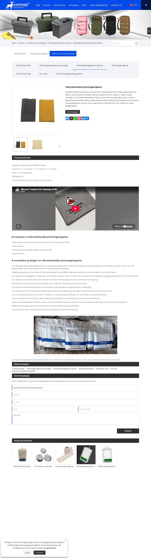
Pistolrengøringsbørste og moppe (54, 65)
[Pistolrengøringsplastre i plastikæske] (86, 454)
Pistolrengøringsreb (120, 65)
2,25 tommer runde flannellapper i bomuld (44, 466)
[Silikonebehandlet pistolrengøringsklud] (20, 144)
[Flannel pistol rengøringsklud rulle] (65, 454)
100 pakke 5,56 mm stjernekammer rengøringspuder (23, 466)
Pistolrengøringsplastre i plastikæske (87, 466)
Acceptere (39, 553)
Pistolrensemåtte (23, 65)
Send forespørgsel (72, 112)
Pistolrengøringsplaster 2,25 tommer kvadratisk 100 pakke (108, 466)
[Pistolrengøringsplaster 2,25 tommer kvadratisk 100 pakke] (107, 454)
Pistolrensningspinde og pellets (69, 73)
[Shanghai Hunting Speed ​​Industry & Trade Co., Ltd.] (17, 5)
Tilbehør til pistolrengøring (37, 43)
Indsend (128, 431)
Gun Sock (43, 73)
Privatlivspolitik (49, 548)
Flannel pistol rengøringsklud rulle (65, 466)
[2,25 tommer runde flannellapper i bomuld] (43, 454)
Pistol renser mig (23, 73)
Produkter (21, 43)
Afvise (27, 553)
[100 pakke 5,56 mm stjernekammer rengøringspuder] (22, 454)
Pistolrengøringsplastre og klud (59, 43)
